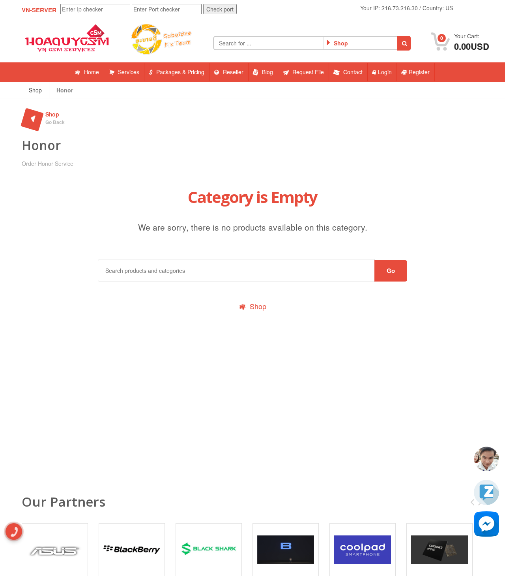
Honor (64, 90)
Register (419, 72)
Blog (267, 72)
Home (91, 72)
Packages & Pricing (180, 72)
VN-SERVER (39, 10)
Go (391, 270)
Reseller (233, 72)
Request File (308, 72)
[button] (404, 43)
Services (128, 72)
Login (385, 72)
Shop (35, 90)
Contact (353, 72)
